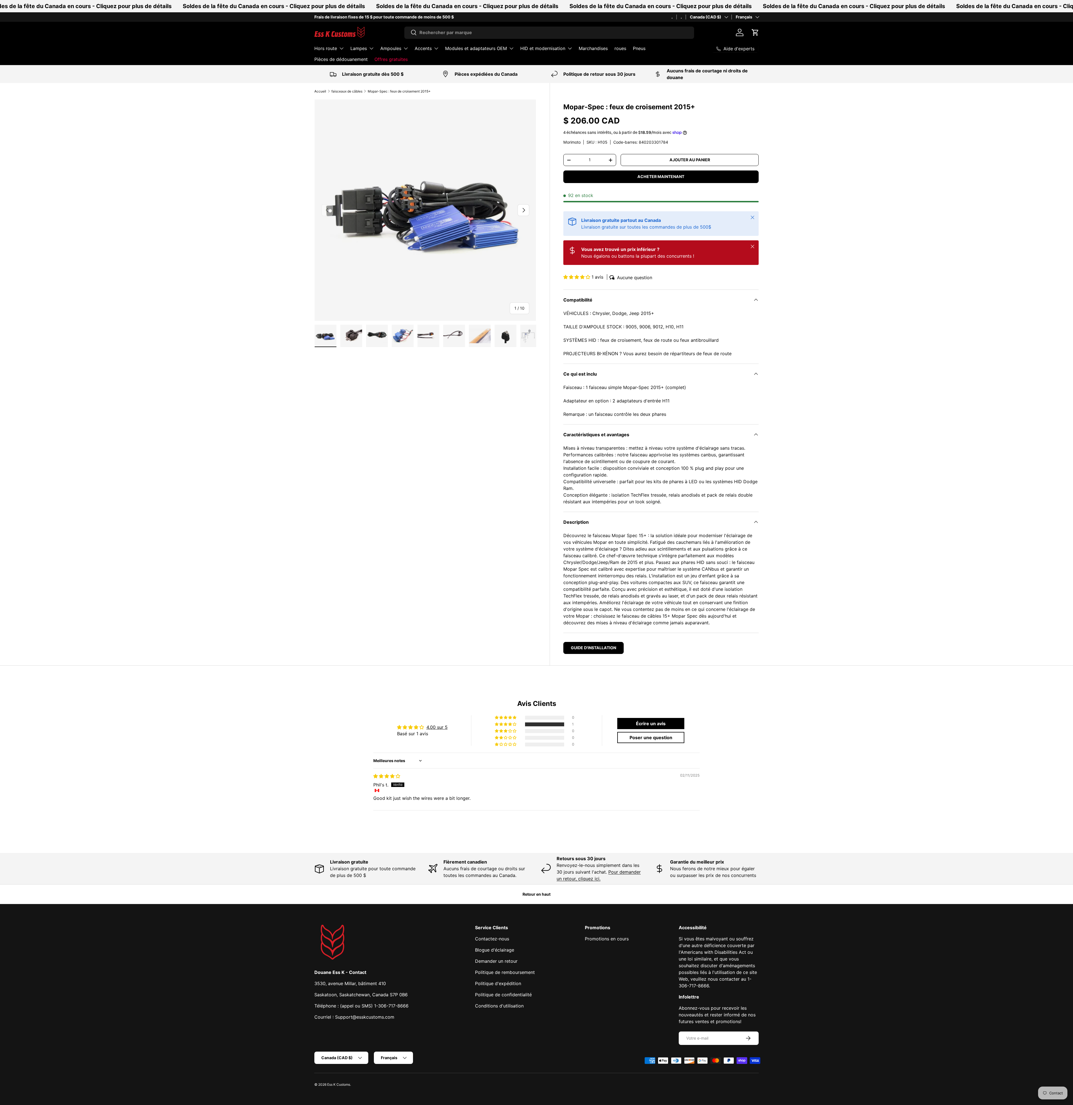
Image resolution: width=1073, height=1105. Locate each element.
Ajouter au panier (690, 159)
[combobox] (549, 32)
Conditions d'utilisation (499, 1006)
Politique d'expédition (498, 983)
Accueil (320, 91)
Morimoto (572, 142)
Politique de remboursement (505, 972)
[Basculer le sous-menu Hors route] (341, 48)
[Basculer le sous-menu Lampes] (371, 48)
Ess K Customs (338, 1084)
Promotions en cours (607, 939)
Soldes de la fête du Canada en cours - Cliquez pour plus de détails (274, 6)
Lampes (358, 48)
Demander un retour (496, 961)
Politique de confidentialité (503, 994)
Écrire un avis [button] (651, 723)
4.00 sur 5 (437, 727)
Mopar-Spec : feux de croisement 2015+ (399, 91)
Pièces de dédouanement (341, 59)
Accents (423, 48)
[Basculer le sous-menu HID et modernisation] (569, 48)
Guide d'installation (593, 647)
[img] (386, 776)
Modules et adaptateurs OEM (476, 48)
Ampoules (390, 48)
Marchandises (593, 48)
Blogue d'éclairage (494, 950)
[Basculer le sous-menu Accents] (436, 48)
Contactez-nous (492, 939)
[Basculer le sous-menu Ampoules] (405, 48)
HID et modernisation (542, 48)
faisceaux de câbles (346, 91)
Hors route (325, 48)
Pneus (639, 48)
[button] (755, 32)
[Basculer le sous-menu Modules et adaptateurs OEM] (511, 48)
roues (620, 48)
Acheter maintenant (660, 176)
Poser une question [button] (651, 737)
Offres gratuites (391, 59)
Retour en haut (536, 894)
